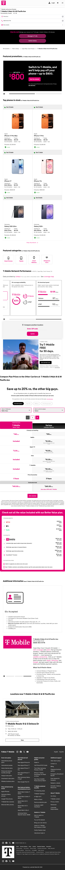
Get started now (45, 362)
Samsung (54, 660)
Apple (48, 660)
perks (48, 650)
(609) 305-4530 (12, 731)
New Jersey (15, 48)
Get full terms (32, 85)
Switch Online (33, 40)
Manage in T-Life (32, 36)
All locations (6, 48)
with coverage (38, 650)
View (22, 740)
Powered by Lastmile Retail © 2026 (32, 867)
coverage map (49, 276)
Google (35, 662)
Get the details (34, 79)
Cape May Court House (28, 48)
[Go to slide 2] (36, 94)
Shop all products (32, 243)
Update (32, 333)
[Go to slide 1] (10, 94)
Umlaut (18, 276)
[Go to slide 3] (24, 676)
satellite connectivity (40, 657)
